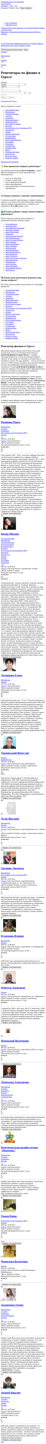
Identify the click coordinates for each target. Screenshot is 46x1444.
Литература (9, 130)
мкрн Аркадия (10, 264)
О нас (3, 43)
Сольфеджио (10, 146)
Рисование (9, 144)
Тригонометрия (7, 1095)
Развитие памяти (11, 158)
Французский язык (12, 134)
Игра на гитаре (11, 156)
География (9, 142)
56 (2, 449)
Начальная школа (11, 120)
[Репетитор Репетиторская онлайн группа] (23, 1137)
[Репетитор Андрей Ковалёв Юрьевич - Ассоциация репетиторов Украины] (23, 1382)
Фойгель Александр (13, 987)
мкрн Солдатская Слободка (15, 258)
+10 (2, 565)
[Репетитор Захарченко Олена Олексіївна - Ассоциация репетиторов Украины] (23, 1294)
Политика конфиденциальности (18, 43)
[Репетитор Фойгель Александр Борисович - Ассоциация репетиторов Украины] (23, 977)
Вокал (7, 150)
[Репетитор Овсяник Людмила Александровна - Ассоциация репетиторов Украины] (23, 858)
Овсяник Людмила (12, 868)
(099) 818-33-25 (11, 25)
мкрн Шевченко (11, 260)
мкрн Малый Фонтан (13, 268)
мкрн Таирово (10, 242)
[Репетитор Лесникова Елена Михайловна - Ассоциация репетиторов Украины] (23, 665)
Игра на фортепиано (13, 140)
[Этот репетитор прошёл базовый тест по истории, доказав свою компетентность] (5, 579)
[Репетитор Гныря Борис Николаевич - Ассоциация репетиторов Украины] (23, 1205)
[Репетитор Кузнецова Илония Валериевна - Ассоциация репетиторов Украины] (23, 925)
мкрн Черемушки (12, 232)
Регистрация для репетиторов (12, 50)
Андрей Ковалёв (11, 1392)
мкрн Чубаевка (11, 246)
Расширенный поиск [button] (9, 101)
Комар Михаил (10, 533)
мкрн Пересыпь (11, 254)
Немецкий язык (11, 122)
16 (2, 772)
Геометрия (9, 118)
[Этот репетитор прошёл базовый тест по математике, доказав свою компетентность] (3, 579)
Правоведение (10, 148)
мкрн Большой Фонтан (14, 236)
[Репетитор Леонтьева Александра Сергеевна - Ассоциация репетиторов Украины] (23, 1071)
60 (2, 577)
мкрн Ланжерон (11, 266)
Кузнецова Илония (12, 936)
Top (2, 1442)
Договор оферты (37, 43)
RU (11, 6)
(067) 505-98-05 (11, 23)
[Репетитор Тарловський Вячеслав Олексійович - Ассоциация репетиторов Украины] (23, 742)
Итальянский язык (12, 152)
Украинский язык (12, 114)
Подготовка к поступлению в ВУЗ (18, 128)
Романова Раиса (10, 422)
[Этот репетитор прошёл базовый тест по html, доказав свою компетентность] (3, 774)
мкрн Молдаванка (12, 230)
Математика (10, 112)
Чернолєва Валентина (14, 1261)
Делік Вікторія (10, 818)
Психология (10, 154)
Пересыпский (10, 248)
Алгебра (8, 116)
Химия (8, 132)
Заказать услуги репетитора (28, 28)
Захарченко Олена (12, 1304)
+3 (2, 1099)
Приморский (10, 262)
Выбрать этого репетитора (11, 513)
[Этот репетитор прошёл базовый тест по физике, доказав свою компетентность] (7, 579)
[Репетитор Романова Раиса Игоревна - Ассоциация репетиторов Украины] (23, 411)
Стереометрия (6, 1097)
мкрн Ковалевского (12, 238)
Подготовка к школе (13, 124)
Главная (4, 28)
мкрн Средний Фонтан (14, 240)
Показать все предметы (10, 162)
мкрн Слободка (11, 256)
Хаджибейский (11, 224)
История (8, 126)
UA (16, 6)
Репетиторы (12, 28)
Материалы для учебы (9, 45)
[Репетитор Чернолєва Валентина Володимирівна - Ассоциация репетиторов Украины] (23, 1251)
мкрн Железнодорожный (14, 228)
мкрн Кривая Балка (12, 252)
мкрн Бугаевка (11, 226)
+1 (2, 1163)
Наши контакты (28, 32)
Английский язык (12, 110)
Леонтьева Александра (15, 1082)
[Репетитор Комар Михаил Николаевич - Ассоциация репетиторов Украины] (23, 523)
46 (2, 694)
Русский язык (10, 136)
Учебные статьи (24, 45)
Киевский (9, 234)
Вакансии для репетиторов (11, 32)
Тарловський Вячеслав (15, 753)
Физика (4, 435)
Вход (26, 50)
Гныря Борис (9, 1216)
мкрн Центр (10, 270)
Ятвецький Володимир (15, 1040)
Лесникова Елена (11, 675)
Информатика (10, 138)
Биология (4, 553)
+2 (2, 437)
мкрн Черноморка (12, 244)
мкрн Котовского (12, 250)
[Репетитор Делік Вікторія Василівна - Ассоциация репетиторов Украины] (23, 808)
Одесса (3, 441)
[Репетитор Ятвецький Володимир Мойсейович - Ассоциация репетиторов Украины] (23, 1030)
